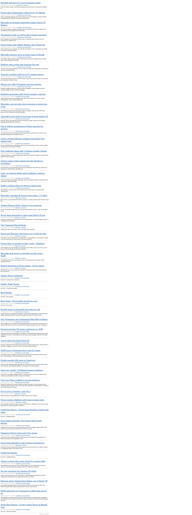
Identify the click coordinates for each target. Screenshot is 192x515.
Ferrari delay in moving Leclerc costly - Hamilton (23, 243)
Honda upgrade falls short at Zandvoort (18, 360)
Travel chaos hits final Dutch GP (15, 340)
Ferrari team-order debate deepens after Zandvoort (23, 45)
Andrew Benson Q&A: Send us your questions (21, 205)
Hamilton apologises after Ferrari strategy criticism (23, 94)
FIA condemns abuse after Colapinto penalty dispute (24, 151)
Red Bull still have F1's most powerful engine (21, 2)
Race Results (6, 292)
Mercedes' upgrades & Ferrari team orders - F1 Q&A (24, 195)
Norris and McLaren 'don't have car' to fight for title (23, 233)
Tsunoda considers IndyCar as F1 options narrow (22, 74)
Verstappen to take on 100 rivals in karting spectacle (24, 35)
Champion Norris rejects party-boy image (19, 433)
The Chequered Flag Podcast (13, 225)
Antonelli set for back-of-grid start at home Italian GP (24, 116)
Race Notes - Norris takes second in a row (19, 301)
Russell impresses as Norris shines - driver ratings (22, 265)
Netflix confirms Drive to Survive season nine (21, 185)
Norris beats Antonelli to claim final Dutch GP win (23, 215)
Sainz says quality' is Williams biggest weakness (22, 370)
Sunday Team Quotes (10, 284)
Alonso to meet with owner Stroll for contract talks (23, 461)
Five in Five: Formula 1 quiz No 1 (16, 391)
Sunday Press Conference (12, 275)
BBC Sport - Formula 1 (22, 5)
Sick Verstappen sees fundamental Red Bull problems (24, 319)
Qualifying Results (9, 453)
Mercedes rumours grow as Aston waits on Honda (22, 54)
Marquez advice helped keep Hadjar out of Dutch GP (24, 481)
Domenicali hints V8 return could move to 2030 (22, 329)
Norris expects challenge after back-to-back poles (22, 400)
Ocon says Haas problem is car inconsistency (20, 380)
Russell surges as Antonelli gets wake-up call (20, 309)
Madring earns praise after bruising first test (20, 64)
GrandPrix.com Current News (24, 15)
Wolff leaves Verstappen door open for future (20, 350)
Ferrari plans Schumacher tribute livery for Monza (23, 12)
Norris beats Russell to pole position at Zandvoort (22, 443)
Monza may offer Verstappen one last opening (21, 84)
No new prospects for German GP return (18, 471)
